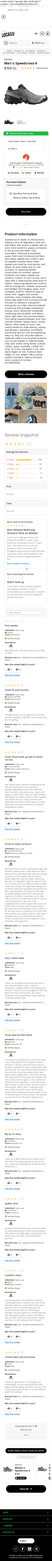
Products (19, 51)
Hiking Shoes (43, 53)
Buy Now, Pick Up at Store (25, 193)
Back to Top (26, 1429)
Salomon (30, 51)
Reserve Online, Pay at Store (26, 198)
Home (9, 51)
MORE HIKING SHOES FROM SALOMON (26, 1451)
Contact (28, 173)
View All (24, 1489)
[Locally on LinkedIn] (29, 1549)
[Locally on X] (36, 1549)
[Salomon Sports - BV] (11, 645)
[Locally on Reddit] (15, 1549)
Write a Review (26, 374)
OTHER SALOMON (26, 1457)
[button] (9, 122)
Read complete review (17, 563)
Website (40, 173)
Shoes (32, 53)
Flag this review (12, 675)
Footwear (22, 53)
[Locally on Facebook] (22, 1549)
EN (36, 33)
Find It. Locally (41, 43)
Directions (14, 173)
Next (26, 1435)
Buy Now (26, 212)
